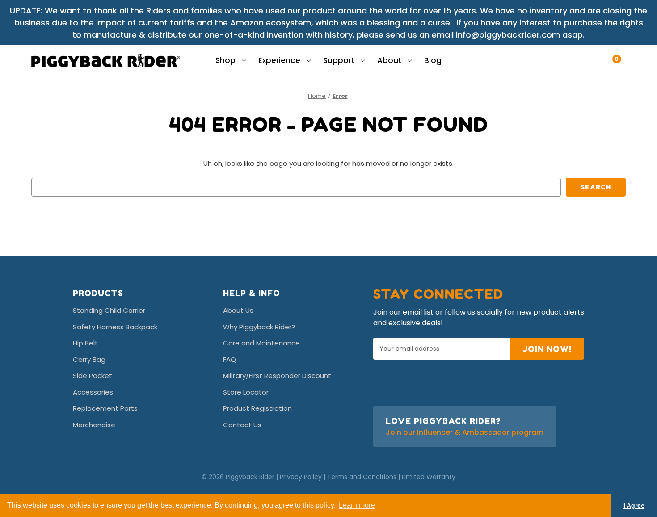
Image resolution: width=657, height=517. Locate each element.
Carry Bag (89, 359)
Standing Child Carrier (109, 310)
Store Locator (246, 392)
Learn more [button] (357, 505)
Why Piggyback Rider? (259, 327)
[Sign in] (601, 54)
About (390, 60)
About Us (238, 310)
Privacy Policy (301, 476)
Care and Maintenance (261, 343)
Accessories (93, 392)
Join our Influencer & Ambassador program (464, 432)
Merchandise (94, 424)
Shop (226, 60)
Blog (433, 60)
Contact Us (242, 424)
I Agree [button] (633, 505)
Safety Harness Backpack (115, 327)
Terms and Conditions (361, 476)
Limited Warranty (428, 476)
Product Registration (257, 408)
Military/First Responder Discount (277, 375)
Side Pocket (92, 375)
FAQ (229, 359)
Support (339, 60)
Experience (280, 60)
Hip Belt (85, 343)
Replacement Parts (105, 408)
